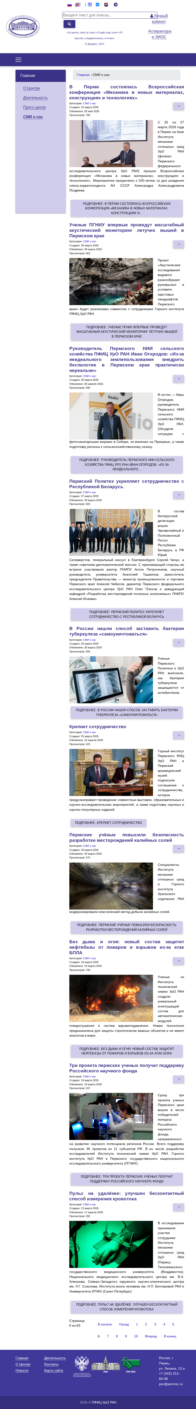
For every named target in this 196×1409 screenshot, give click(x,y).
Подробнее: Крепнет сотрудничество (108, 823)
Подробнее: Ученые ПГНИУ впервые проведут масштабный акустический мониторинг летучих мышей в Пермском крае (126, 331)
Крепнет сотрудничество (97, 726)
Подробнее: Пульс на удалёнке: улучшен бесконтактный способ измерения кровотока (126, 1307)
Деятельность (35, 98)
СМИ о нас (33, 117)
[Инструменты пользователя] (178, 106)
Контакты (51, 1364)
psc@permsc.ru (171, 1384)
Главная (27, 76)
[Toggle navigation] (18, 59)
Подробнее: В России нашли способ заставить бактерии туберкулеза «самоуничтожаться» (127, 712)
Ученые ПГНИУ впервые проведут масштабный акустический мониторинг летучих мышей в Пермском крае (126, 230)
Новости (22, 1370)
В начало (105, 1324)
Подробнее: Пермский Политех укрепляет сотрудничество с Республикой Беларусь (126, 614)
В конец (170, 1336)
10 (136, 1336)
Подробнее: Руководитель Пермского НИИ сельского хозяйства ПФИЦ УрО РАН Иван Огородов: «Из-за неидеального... (126, 464)
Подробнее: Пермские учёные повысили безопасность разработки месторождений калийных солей (126, 927)
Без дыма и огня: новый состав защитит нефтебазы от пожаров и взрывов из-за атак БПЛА (126, 947)
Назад (124, 1324)
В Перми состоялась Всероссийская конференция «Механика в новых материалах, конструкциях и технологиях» (126, 92)
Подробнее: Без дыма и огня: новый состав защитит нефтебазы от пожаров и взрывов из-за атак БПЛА (126, 1051)
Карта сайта (53, 1370)
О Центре (31, 88)
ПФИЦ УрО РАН (104, 1402)
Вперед (151, 1336)
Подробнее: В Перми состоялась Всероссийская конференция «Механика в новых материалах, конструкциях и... (126, 208)
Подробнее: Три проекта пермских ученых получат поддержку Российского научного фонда (127, 1179)
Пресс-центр (34, 107)
